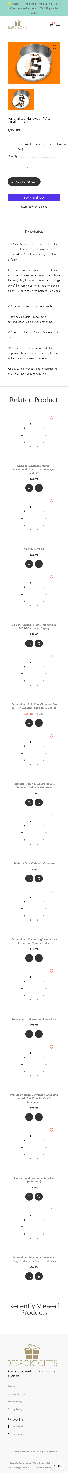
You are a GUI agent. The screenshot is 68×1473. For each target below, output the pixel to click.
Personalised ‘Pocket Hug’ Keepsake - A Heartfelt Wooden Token (34, 940)
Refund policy (15, 1401)
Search (11, 1386)
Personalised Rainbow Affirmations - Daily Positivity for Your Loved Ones (34, 1259)
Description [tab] (34, 231)
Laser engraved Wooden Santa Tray (34, 1019)
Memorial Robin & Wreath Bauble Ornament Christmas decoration (34, 785)
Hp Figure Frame (34, 548)
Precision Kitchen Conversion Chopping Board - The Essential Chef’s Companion (34, 1098)
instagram (18, 1434)
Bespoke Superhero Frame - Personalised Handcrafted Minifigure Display (34, 469)
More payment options (34, 206)
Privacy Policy (15, 1409)
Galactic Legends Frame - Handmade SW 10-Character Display (34, 626)
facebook (18, 1426)
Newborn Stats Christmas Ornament (34, 863)
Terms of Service (16, 1394)
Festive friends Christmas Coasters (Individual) (34, 1179)
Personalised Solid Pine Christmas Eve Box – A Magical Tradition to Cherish (34, 705)
